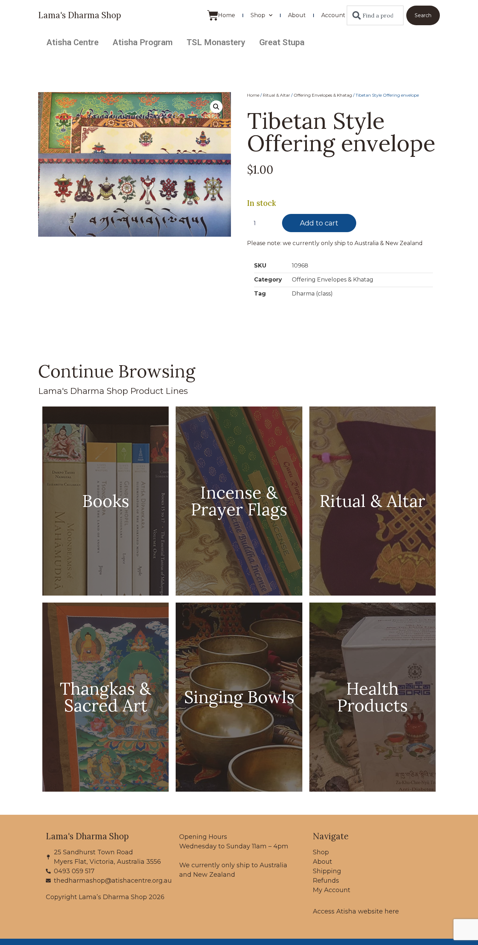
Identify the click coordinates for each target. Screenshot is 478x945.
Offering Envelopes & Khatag (323, 95)
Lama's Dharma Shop (79, 15)
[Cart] (213, 15)
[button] (216, 106)
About (297, 15)
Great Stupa (281, 42)
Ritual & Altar (276, 95)
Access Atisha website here (356, 911)
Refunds (326, 880)
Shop (258, 15)
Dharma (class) (312, 293)
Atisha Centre (73, 42)
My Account (331, 890)
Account (333, 15)
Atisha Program (143, 42)
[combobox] (375, 15)
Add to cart (319, 223)
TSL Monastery (216, 42)
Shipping (327, 871)
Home (226, 15)
